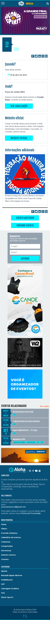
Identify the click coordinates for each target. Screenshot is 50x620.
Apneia (4, 571)
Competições (7, 546)
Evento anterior (25, 217)
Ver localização (19, 106)
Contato (5, 559)
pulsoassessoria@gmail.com (13, 507)
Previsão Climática (9, 533)
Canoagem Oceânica (19, 442)
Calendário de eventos (11, 537)
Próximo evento (25, 225)
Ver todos (44, 406)
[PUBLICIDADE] (25, 301)
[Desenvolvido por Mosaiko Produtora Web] (25, 616)
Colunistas (5, 542)
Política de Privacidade (31, 513)
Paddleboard (31, 442)
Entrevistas (6, 550)
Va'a (14, 414)
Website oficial (19, 138)
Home (3, 524)
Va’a (3, 593)
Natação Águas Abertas (11, 575)
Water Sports (7, 597)
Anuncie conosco (8, 555)
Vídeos (4, 528)
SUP (16, 49)
